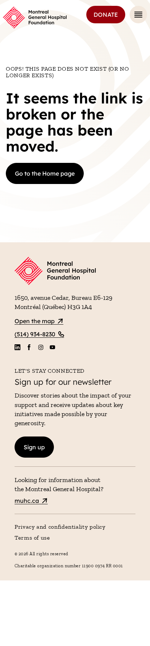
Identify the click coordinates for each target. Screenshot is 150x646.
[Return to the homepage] (35, 17)
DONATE (106, 14)
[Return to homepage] (75, 272)
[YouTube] (52, 347)
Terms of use (32, 537)
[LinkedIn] (17, 347)
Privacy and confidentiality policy (60, 526)
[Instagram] (41, 347)
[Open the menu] (138, 14)
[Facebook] (29, 347)
